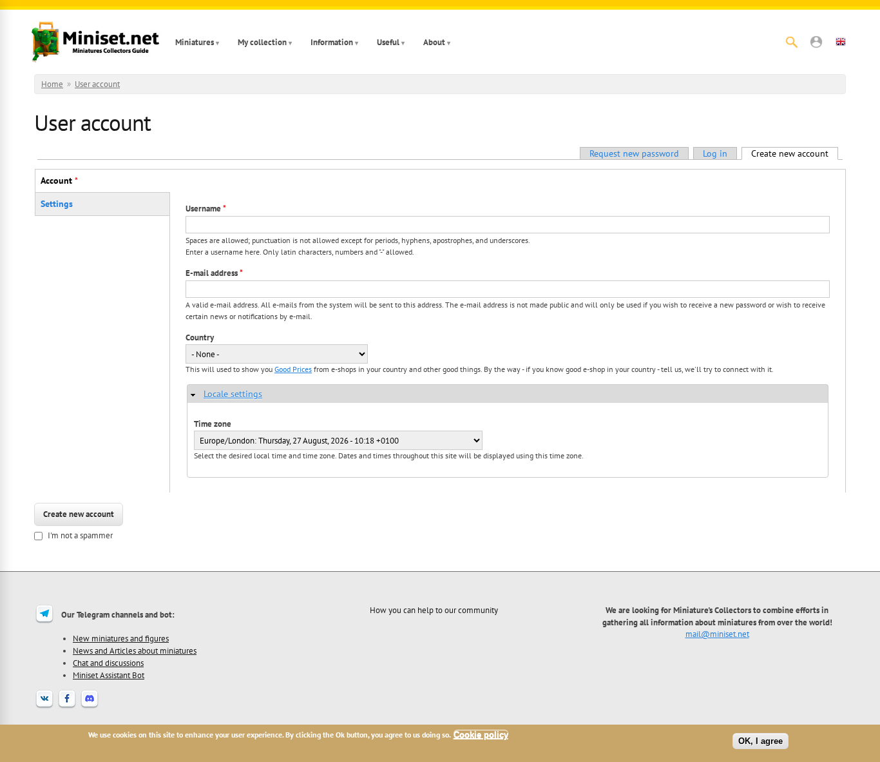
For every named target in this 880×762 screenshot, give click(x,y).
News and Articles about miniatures (134, 650)
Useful (388, 42)
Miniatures (194, 42)
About (434, 42)
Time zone (212, 423)
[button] (816, 42)
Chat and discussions (108, 663)
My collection (262, 42)
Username (206, 208)
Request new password (634, 153)
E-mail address (214, 273)
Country (200, 337)
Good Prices (293, 369)
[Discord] (89, 706)
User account (97, 84)
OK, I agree (760, 741)
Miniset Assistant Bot (108, 675)
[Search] (791, 42)
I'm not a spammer (80, 535)
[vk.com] (44, 706)
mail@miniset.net (717, 634)
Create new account (794, 153)
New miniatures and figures (121, 638)
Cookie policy (481, 734)
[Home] (95, 41)
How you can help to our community (434, 610)
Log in (715, 153)
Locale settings (233, 394)
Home (52, 84)
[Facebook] (67, 706)
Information (332, 42)
